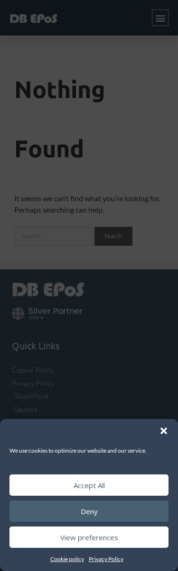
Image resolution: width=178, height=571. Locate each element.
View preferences (89, 537)
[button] (164, 431)
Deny (89, 511)
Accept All (89, 485)
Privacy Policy (106, 558)
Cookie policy (67, 558)
